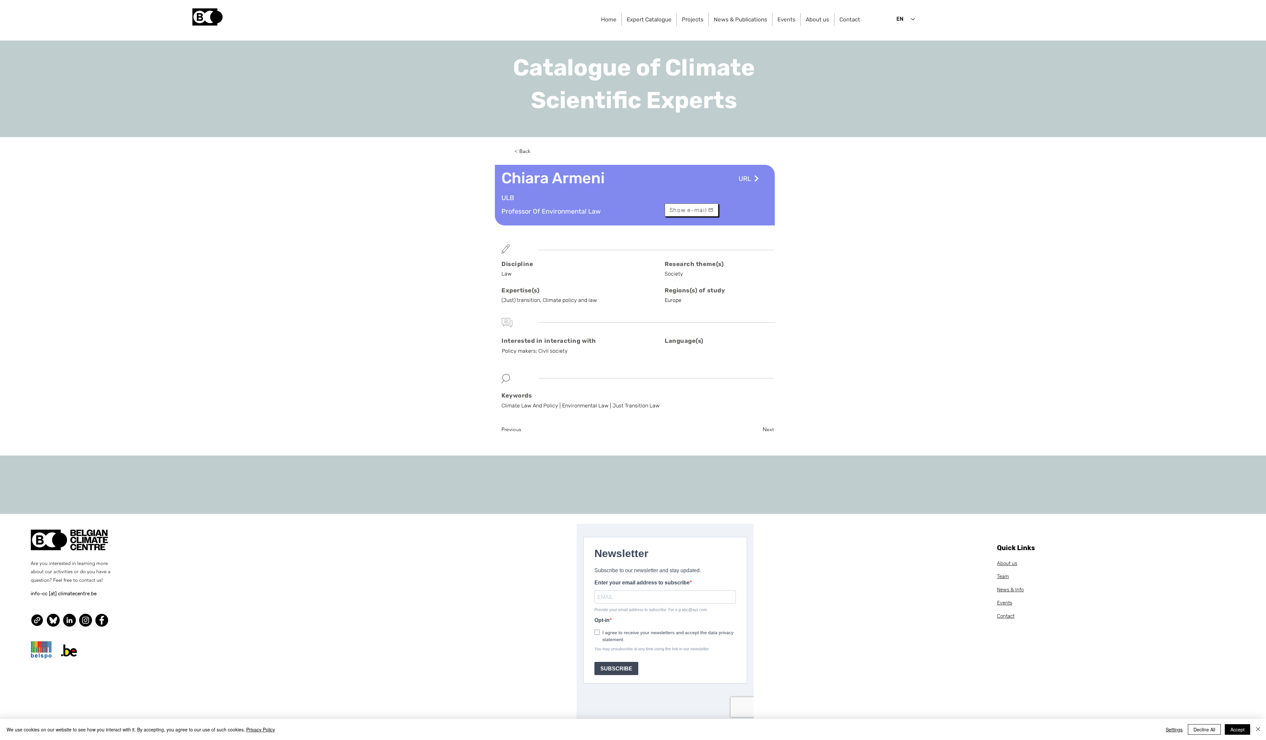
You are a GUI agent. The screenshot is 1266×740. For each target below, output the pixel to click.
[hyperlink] (37, 620)
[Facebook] (101, 620)
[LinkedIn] (69, 620)
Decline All (1204, 729)
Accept (1237, 729)
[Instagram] (85, 620)
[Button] (756, 178)
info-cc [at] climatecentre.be (64, 594)
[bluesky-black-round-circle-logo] (53, 620)
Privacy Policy (260, 729)
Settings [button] (1174, 729)
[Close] (1258, 729)
